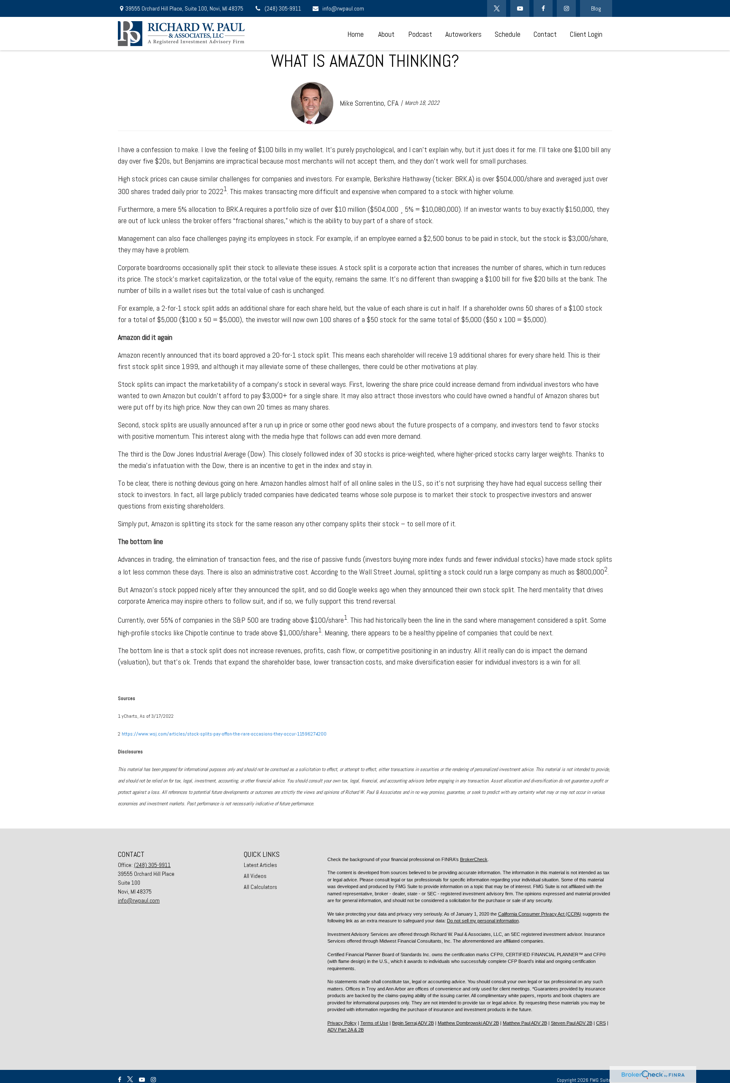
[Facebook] (543, 8)
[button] (355, 33)
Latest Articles (260, 865)
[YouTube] (519, 8)
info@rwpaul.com (343, 8)
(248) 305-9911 (282, 8)
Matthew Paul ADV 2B (525, 1023)
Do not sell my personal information (483, 920)
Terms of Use (374, 1023)
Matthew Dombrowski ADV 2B (468, 1023)
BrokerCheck (474, 859)
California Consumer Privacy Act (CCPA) (539, 913)
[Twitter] (496, 8)
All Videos (255, 876)
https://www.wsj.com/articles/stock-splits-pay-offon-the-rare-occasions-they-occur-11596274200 (224, 733)
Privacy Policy (342, 1023)
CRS (601, 1023)
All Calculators (260, 887)
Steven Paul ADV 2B (571, 1023)
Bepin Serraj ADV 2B (413, 1023)
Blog (596, 8)
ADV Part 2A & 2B (345, 1029)
